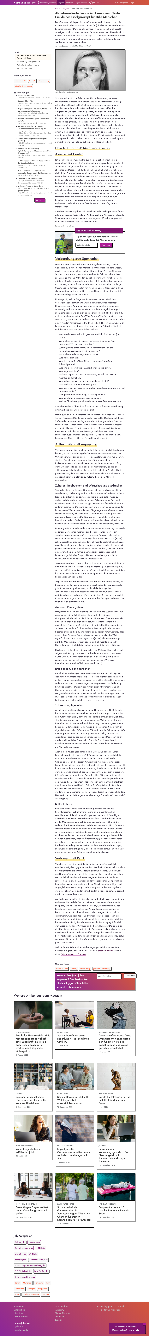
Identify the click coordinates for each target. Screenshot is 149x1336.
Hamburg (38, 1282)
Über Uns (18, 1313)
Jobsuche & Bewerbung (23, 86)
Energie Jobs (20, 1259)
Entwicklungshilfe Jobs (25, 1277)
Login (132, 2)
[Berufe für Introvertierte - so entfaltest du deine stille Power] (116, 1076)
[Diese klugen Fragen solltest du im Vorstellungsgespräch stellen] (33, 1187)
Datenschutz (19, 1309)
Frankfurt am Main (30, 1294)
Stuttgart (31, 1288)
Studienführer (61, 1306)
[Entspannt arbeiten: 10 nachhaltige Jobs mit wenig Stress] (116, 1187)
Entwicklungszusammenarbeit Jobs (30, 1265)
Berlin (17, 1282)
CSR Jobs (33, 1253)
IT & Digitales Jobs (23, 1271)
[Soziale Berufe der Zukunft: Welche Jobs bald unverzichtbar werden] (74, 1076)
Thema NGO (61, 1316)
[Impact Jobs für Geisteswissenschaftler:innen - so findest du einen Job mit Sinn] (74, 1128)
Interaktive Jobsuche (48, 2)
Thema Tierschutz (63, 1313)
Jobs (34, 2)
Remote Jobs (34, 1242)
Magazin (61, 2)
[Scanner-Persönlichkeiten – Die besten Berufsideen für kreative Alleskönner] (33, 1076)
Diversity (32, 81)
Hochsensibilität (20, 81)
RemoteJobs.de (21, 1330)
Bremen (45, 1294)
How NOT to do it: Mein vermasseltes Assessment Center (31, 56)
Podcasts (69, 2)
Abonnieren (106, 245)
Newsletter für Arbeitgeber (109, 1309)
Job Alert (95, 2)
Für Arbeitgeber (121, 2)
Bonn (17, 1294)
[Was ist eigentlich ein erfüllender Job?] (33, 1128)
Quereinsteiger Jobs (24, 1248)
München (27, 1282)
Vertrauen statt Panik (24, 68)
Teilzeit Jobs (20, 1242)
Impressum (19, 1306)
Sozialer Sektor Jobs (38, 1259)
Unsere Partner (21, 1316)
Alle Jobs (39, 200)
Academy (59, 1309)
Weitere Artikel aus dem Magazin (38, 995)
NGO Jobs (40, 1248)
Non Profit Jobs (41, 1271)
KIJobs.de (18, 1326)
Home (57, 8)
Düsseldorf (19, 1288)
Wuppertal (43, 1288)
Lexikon (58, 1319)
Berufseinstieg (44, 81)
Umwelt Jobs (20, 1253)
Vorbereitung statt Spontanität (28, 61)
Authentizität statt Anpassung (28, 65)
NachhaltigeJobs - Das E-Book (110, 1306)
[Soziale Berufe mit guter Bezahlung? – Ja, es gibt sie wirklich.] (74, 1015)
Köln (48, 1282)
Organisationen (81, 2)
